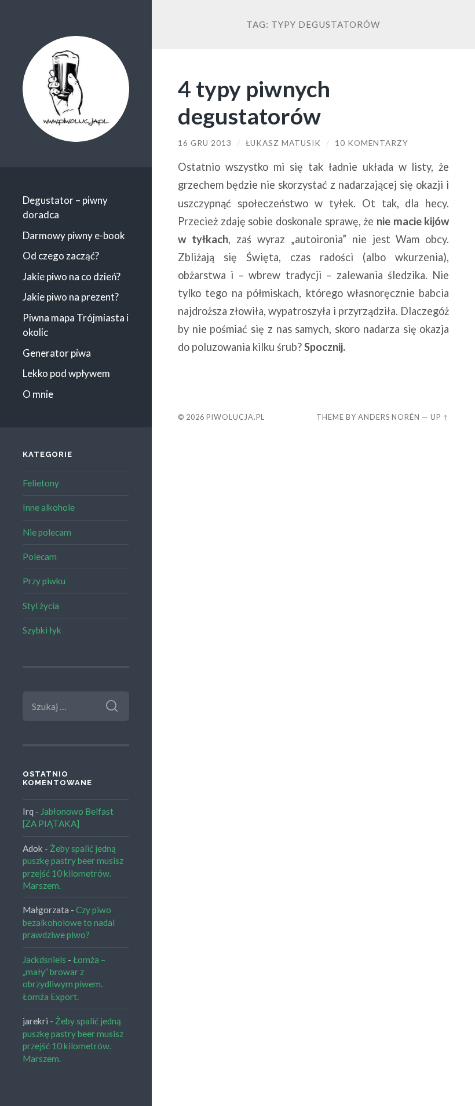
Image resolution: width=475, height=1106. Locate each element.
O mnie (38, 394)
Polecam (40, 556)
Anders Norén (389, 417)
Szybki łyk (42, 630)
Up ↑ (439, 417)
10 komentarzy (371, 143)
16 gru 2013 (205, 143)
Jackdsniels (44, 959)
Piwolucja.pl (235, 417)
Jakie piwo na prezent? (71, 297)
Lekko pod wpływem (66, 373)
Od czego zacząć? (61, 256)
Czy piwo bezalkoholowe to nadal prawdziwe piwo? (69, 922)
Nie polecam (47, 532)
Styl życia (41, 605)
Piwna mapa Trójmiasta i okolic (76, 325)
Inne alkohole (49, 507)
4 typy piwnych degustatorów (254, 102)
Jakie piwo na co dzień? (71, 276)
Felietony (41, 483)
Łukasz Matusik (283, 143)
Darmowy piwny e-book (74, 235)
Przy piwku (44, 581)
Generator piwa (57, 353)
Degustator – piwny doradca (65, 207)
